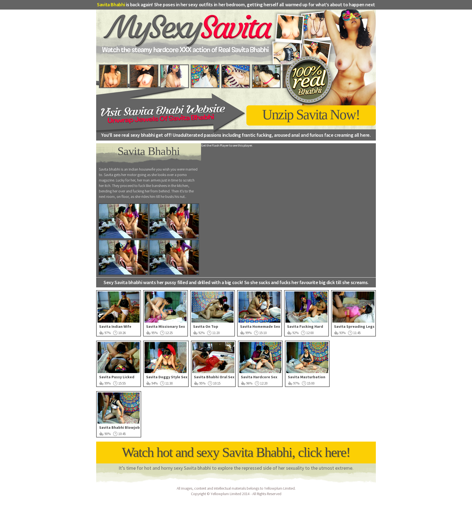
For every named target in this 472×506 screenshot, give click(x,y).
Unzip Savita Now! (311, 114)
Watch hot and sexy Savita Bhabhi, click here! (236, 452)
